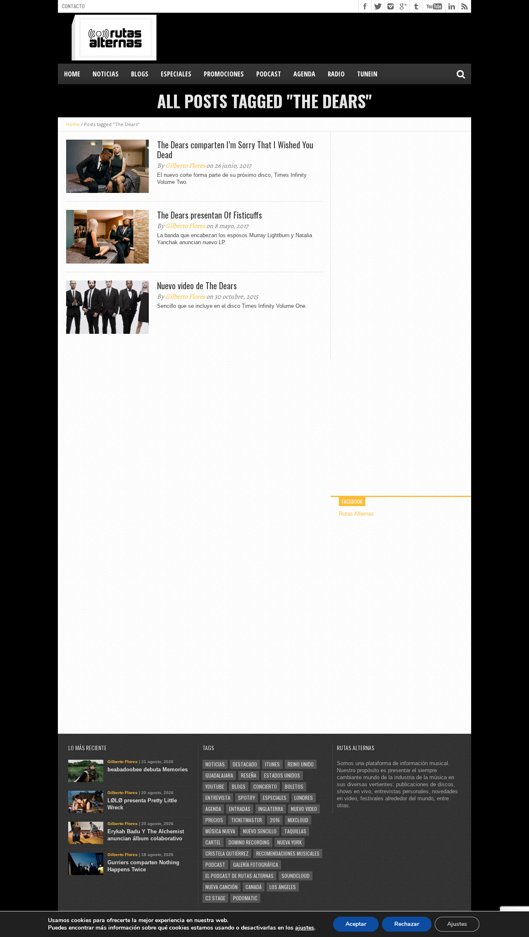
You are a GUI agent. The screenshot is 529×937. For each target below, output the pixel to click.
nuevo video (304, 808)
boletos (294, 786)
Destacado (245, 764)
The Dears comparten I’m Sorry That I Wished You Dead (235, 149)
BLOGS (139, 73)
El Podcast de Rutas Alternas (239, 875)
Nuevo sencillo (259, 831)
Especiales (274, 797)
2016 (275, 819)
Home (72, 73)
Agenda (213, 808)
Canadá (253, 886)
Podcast (215, 864)
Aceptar (356, 924)
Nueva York (289, 842)
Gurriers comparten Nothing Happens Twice (143, 866)
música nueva (220, 831)
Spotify (246, 797)
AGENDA (304, 73)
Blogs (238, 786)
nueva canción (221, 886)
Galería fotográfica (255, 864)
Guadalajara (219, 775)
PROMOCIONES (224, 73)
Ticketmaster (246, 819)
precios (214, 819)
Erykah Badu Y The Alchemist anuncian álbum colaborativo (145, 835)
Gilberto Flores (185, 165)
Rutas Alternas (356, 514)
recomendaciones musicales (287, 853)
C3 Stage (215, 897)
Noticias (215, 764)
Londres (303, 797)
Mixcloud (298, 819)
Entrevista (217, 797)
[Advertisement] (320, 37)
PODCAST (268, 73)
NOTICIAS (106, 73)
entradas (239, 808)
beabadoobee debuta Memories (147, 769)
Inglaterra (270, 808)
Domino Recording (249, 842)
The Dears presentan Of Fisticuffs (209, 215)
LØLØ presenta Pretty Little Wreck (142, 804)
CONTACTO (73, 6)
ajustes (304, 928)
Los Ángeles (282, 886)
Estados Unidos (282, 775)
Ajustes (457, 924)
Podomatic (245, 897)
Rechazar (406, 924)
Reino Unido (301, 764)
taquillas (295, 831)
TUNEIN (367, 73)
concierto (265, 786)
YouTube (214, 786)
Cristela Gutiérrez (226, 853)
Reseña (248, 775)
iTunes (272, 764)
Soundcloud (295, 875)
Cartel (213, 842)
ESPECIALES (176, 73)
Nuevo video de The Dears (197, 285)
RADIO (336, 73)
